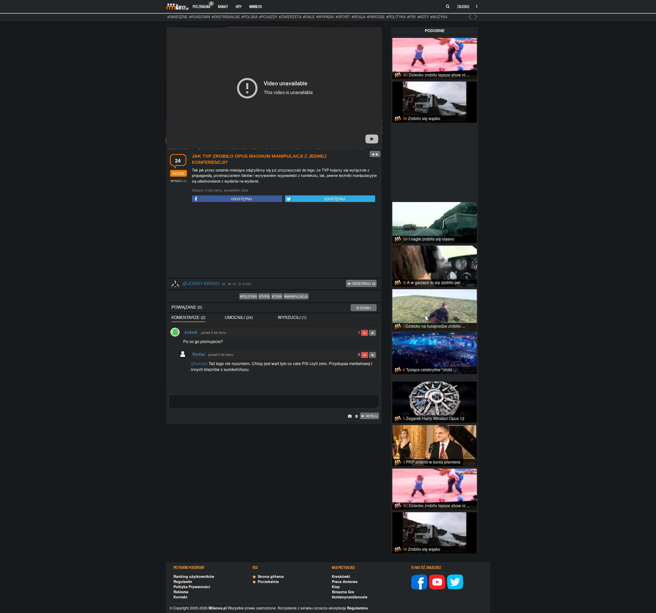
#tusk (277, 296)
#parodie (376, 16)
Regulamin (182, 581)
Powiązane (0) (186, 307)
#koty (423, 16)
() (178, 181)
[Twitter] (455, 581)
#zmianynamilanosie (349, 596)
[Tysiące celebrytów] (434, 352)
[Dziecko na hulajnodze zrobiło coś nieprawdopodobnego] (434, 308)
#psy (411, 16)
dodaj (365, 307)
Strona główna (270, 576)
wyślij (371, 416)
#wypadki (325, 16)
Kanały (223, 6)
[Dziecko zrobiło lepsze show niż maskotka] (434, 57)
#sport (343, 16)
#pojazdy (268, 16)
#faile (309, 16)
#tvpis (264, 296)
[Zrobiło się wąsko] (434, 101)
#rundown (199, 16)
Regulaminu (357, 607)
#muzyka (438, 16)
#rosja (358, 16)
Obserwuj (363, 283)
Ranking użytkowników (193, 576)
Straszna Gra (343, 591)
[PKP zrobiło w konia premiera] (434, 444)
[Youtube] (437, 581)
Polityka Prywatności (191, 586)
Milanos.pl (218, 607)
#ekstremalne (226, 16)
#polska (249, 16)
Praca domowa (344, 581)
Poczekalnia (202, 5)
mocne (178, 173)
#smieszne (177, 16)
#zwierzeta (290, 16)
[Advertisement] (274, 241)
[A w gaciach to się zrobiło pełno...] (434, 265)
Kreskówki (341, 576)
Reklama (180, 591)
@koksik (199, 363)
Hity (239, 6)
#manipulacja (296, 296)
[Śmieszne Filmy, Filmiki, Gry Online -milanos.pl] (177, 6)
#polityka (396, 16)
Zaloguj (463, 6)
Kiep (336, 586)
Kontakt (180, 596)
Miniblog (255, 6)
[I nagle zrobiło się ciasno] (434, 221)
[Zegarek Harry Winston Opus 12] (434, 401)
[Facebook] (419, 581)
